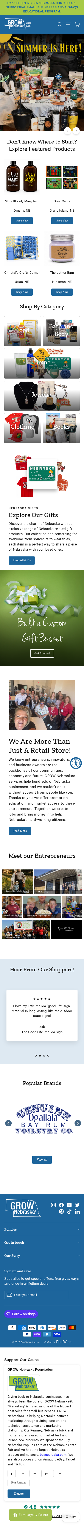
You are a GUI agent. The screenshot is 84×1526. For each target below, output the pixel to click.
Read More (20, 831)
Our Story (12, 1255)
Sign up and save (17, 1271)
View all (42, 1159)
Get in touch (14, 1242)
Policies (10, 1229)
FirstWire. (64, 1342)
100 (59, 1473)
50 (46, 1473)
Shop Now (22, 220)
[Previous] (67, 130)
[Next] (76, 130)
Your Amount (18, 1482)
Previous (7, 1122)
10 (22, 1473)
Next (77, 1122)
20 (34, 1473)
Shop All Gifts (22, 560)
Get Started (42, 653)
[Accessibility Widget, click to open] (76, 763)
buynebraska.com (53, 1455)
